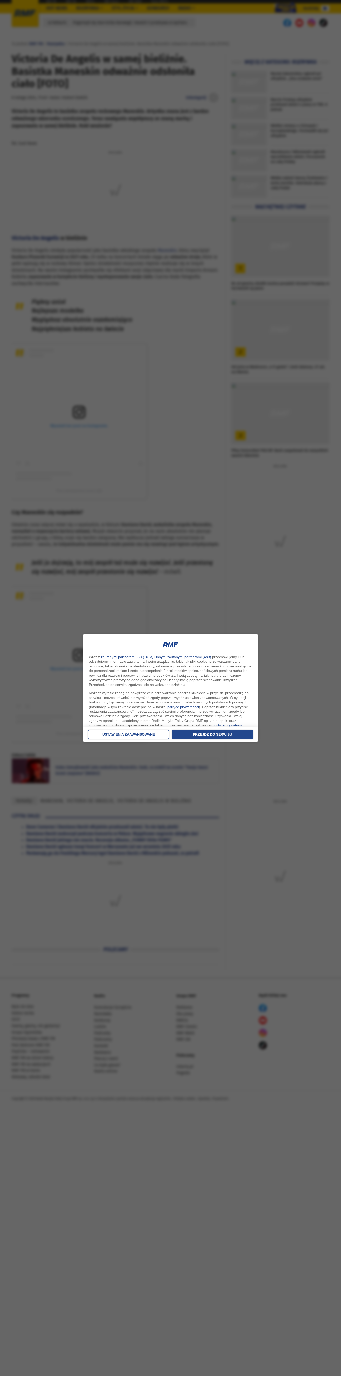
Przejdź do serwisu (212, 734)
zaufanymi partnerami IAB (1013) (127, 657)
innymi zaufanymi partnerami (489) (183, 657)
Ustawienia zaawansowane (128, 734)
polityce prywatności (183, 707)
